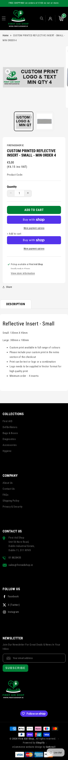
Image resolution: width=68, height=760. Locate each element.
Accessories (10, 445)
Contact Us (9, 488)
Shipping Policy (11, 500)
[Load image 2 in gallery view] (44, 121)
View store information (23, 273)
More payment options (34, 228)
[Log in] (50, 18)
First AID (7, 421)
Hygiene (7, 451)
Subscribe (15, 668)
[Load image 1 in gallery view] (23, 121)
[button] (4, 18)
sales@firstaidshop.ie (21, 565)
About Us (8, 482)
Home (6, 35)
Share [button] (9, 287)
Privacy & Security (12, 506)
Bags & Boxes (10, 433)
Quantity (12, 186)
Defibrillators (10, 427)
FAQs (5, 494)
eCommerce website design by (29, 746)
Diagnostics (9, 439)
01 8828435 (15, 557)
